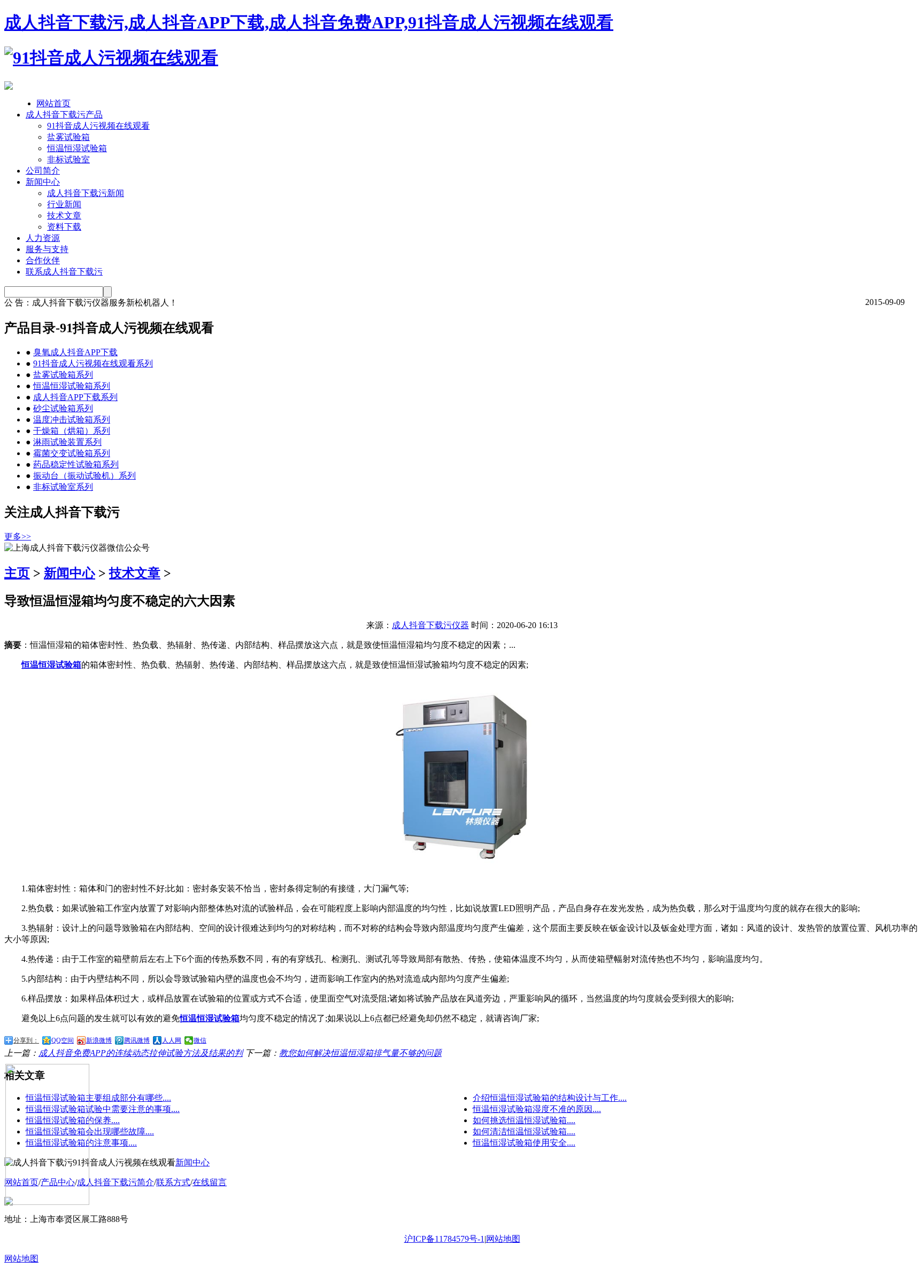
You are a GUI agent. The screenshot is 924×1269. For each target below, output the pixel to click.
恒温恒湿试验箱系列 (71, 385)
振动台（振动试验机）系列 (84, 475)
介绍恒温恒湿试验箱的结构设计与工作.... (550, 1097)
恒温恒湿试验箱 (77, 148)
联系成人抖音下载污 (64, 271)
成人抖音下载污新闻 (85, 193)
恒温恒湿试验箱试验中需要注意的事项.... (103, 1109)
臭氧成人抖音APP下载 (75, 352)
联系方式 (173, 1182)
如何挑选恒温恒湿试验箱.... (524, 1120)
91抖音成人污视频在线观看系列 (93, 363)
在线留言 (209, 1182)
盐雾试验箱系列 (63, 374)
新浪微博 (99, 1040)
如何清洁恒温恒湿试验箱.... (524, 1131)
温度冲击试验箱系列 (71, 419)
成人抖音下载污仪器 (430, 625)
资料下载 (64, 226)
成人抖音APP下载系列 (75, 397)
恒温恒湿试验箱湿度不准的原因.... (537, 1109)
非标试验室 (68, 159)
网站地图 (503, 1238)
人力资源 (43, 237)
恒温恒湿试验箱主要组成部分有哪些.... (98, 1097)
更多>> (17, 536)
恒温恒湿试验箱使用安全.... (524, 1142)
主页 (17, 573)
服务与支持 (47, 249)
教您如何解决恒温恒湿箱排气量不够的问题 (360, 1053)
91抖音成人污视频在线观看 (98, 125)
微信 (200, 1040)
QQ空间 (62, 1040)
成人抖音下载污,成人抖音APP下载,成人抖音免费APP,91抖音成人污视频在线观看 (308, 22)
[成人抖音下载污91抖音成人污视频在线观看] (111, 57)
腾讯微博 (137, 1040)
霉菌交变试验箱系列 (71, 453)
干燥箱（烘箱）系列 (71, 430)
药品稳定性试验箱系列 (76, 464)
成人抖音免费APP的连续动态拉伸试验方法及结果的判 (140, 1053)
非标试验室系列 (63, 486)
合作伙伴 (43, 260)
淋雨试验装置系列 (67, 441)
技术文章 (64, 215)
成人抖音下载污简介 (115, 1182)
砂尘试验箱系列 (63, 408)
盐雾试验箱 (68, 137)
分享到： (26, 1040)
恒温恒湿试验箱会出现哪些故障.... (90, 1131)
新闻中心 (43, 181)
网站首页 (53, 103)
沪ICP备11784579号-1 (444, 1238)
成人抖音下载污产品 (64, 114)
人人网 (171, 1040)
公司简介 (43, 170)
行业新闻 (64, 204)
